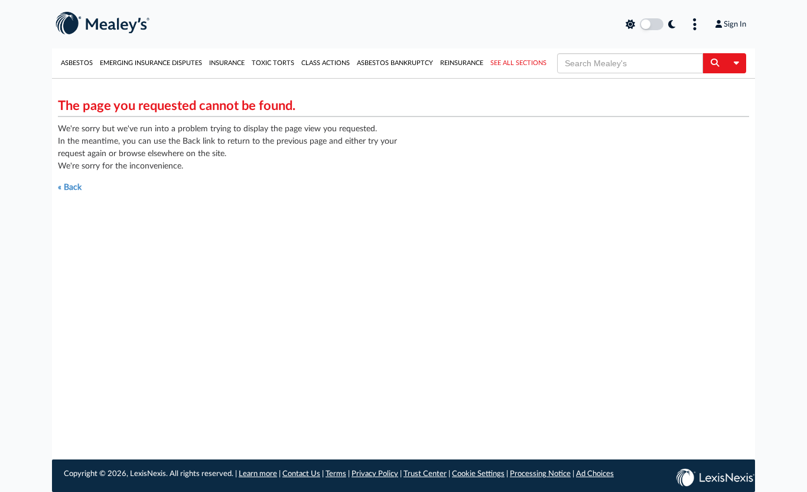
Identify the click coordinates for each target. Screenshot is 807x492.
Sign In (735, 24)
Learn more (258, 474)
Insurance (227, 63)
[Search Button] (714, 63)
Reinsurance (461, 63)
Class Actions (325, 63)
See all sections (518, 63)
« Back (70, 187)
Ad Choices (595, 474)
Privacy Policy (375, 474)
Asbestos (77, 63)
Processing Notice (540, 474)
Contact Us (301, 474)
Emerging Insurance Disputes (151, 63)
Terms (336, 474)
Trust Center (425, 474)
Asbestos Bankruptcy (395, 63)
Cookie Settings (478, 474)
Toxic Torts (273, 63)
